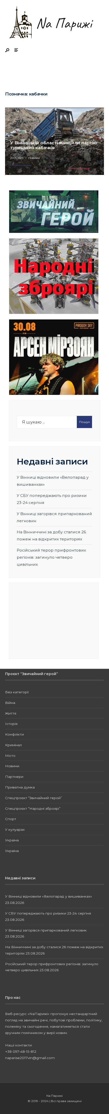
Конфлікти (14, 734)
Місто (10, 756)
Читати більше (84, 168)
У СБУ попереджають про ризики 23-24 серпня (48, 913)
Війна (10, 703)
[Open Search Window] (7, 50)
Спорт (10, 819)
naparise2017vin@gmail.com (30, 1058)
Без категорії (17, 692)
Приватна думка (20, 787)
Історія (11, 724)
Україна (12, 840)
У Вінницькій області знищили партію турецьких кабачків (53, 145)
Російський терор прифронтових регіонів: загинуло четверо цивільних (51, 557)
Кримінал (13, 745)
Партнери (14, 777)
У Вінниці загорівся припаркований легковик (46, 930)
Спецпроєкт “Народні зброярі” (33, 808)
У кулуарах (15, 829)
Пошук (84, 422)
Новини (34, 158)
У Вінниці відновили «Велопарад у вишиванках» (48, 896)
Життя (10, 713)
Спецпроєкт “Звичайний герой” (33, 798)
